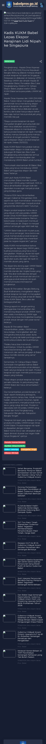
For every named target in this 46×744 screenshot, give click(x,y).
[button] (7, 18)
